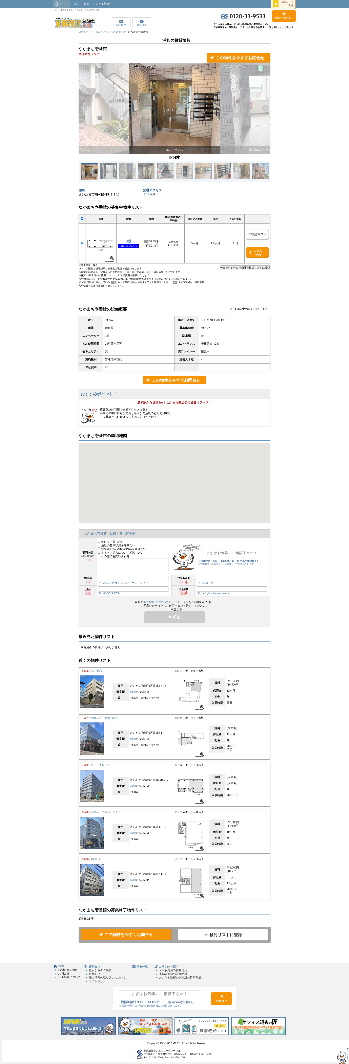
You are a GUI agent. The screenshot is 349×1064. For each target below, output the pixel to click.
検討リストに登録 (226, 934)
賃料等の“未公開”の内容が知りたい (123, 549)
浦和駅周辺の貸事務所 (173, 973)
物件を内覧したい (112, 541)
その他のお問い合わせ (114, 556)
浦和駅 (122, 31)
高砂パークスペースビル (105, 812)
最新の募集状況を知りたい (117, 545)
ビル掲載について (69, 977)
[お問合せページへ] (221, 1003)
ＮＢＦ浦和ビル (100, 764)
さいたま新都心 (102, 3)
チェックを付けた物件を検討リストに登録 (245, 267)
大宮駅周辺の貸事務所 (173, 970)
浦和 (86, 3)
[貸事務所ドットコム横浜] (145, 1034)
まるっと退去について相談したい (122, 552)
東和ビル (96, 859)
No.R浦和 (96, 670)
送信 (176, 617)
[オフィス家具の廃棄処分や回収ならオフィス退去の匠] (258, 1034)
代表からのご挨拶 (100, 970)
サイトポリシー (99, 981)
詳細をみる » (129, 246)
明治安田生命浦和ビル (104, 717)
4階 (176, 670)
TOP (61, 966)
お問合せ (63, 973)
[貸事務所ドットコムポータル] (201, 1034)
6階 (176, 859)
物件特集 (121, 25)
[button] (84, 108)
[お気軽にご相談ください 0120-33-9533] (243, 17)
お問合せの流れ (68, 969)
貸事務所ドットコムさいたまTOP (97, 31)
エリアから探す (169, 966)
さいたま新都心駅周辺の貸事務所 (180, 977)
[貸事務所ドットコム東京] (88, 1034)
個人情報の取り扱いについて (107, 977)
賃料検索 (142, 25)
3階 (128, 241)
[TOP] (74, 27)
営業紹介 (94, 973)
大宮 (76, 3)
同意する (176, 609)
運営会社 (94, 966)
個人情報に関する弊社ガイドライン (166, 602)
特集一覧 (142, 966)
